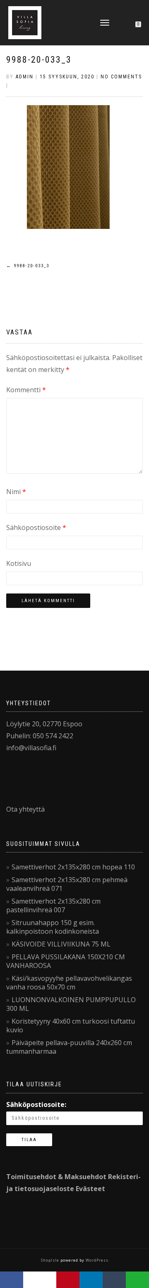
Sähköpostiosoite (36, 527)
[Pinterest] (67, 1280)
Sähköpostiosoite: (36, 1104)
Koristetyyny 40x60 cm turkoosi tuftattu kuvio (70, 1025)
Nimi (16, 491)
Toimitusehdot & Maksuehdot (56, 1176)
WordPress (96, 1260)
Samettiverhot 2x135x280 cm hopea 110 (73, 866)
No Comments (121, 77)
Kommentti (26, 389)
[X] (39, 1280)
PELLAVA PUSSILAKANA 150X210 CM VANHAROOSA (65, 961)
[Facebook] (11, 1280)
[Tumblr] (114, 1280)
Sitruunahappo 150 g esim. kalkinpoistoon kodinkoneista (52, 927)
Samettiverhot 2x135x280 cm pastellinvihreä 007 (53, 905)
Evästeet (90, 1188)
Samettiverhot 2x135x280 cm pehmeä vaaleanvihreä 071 (66, 884)
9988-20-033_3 (39, 59)
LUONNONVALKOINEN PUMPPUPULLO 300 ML (71, 1004)
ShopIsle (50, 1260)
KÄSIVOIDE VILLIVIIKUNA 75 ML (61, 944)
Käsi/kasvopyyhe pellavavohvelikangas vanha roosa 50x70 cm (69, 982)
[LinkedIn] (91, 1280)
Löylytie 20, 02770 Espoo (44, 723)
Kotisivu (18, 563)
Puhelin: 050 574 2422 (39, 735)
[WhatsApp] (137, 1280)
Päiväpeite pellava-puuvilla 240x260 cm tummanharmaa (69, 1047)
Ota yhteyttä (25, 809)
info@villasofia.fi (31, 747)
